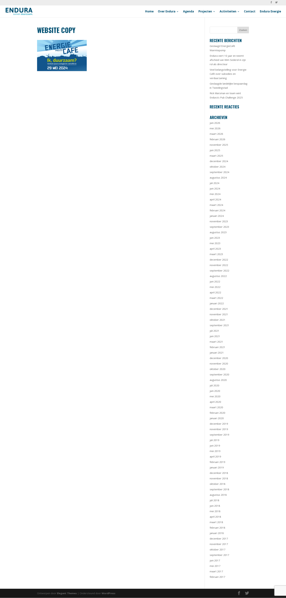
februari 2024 (217, 210)
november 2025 (219, 144)
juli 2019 (214, 440)
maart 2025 (216, 155)
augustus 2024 (218, 177)
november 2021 (219, 314)
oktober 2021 (217, 319)
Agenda (188, 11)
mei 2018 (215, 511)
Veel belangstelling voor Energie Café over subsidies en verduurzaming (228, 74)
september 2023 (219, 226)
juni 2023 (215, 237)
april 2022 (215, 292)
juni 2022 (215, 281)
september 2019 (219, 434)
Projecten (205, 11)
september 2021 (219, 325)
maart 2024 (216, 205)
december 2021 (219, 308)
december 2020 (219, 358)
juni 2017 (215, 560)
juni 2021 (215, 336)
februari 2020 (217, 412)
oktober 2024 (217, 166)
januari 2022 (217, 303)
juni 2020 (215, 390)
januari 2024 (217, 215)
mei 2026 (215, 128)
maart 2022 (216, 297)
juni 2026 (215, 122)
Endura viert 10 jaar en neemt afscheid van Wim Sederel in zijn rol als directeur (228, 60)
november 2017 (219, 544)
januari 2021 (217, 352)
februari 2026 (217, 139)
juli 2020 (214, 385)
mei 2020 (215, 396)
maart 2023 (216, 254)
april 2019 (215, 456)
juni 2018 (215, 505)
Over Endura (166, 11)
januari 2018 (217, 533)
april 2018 (215, 516)
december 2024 (219, 161)
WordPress (108, 593)
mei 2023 (215, 243)
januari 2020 (217, 418)
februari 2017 (217, 576)
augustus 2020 (218, 380)
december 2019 (219, 423)
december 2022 (219, 259)
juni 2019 (215, 445)
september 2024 (219, 172)
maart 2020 (216, 407)
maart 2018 (216, 522)
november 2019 (219, 429)
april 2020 (215, 401)
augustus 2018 (218, 494)
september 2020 (219, 374)
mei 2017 (215, 566)
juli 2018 (214, 500)
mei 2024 (215, 194)
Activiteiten (228, 11)
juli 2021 (214, 330)
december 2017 (219, 538)
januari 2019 (217, 467)
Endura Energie (270, 11)
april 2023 (215, 248)
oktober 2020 (217, 369)
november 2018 (219, 478)
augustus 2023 (218, 232)
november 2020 (219, 363)
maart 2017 (216, 571)
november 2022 (219, 265)
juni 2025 (215, 150)
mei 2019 (215, 451)
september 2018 (219, 489)
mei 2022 (215, 287)
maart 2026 (216, 133)
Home (149, 11)
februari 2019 (217, 462)
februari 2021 (217, 347)
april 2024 (215, 199)
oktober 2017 (217, 549)
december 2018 (219, 473)
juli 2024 (214, 183)
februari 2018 (217, 527)
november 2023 (219, 221)
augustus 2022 (218, 276)
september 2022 (219, 270)
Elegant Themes (67, 593)
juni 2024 (215, 188)
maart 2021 (216, 341)
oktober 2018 (217, 483)
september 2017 (219, 555)
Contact (249, 11)
